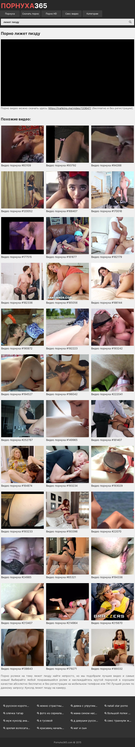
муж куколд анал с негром (19, 720)
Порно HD (51, 13)
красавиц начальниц (53, 728)
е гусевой (46, 720)
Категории (92, 13)
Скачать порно (30, 13)
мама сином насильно (87, 713)
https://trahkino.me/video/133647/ (69, 108)
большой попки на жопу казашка (120, 713)
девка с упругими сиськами (87, 705)
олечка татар (14, 713)
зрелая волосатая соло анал (19, 728)
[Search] (130, 22)
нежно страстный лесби (53, 705)
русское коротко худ (19, 705)
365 (24, 6)
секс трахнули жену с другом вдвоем (120, 720)
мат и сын (80, 728)
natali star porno (117, 705)
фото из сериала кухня (53, 713)
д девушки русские (86, 720)
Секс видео (71, 13)
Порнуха (10, 13)
